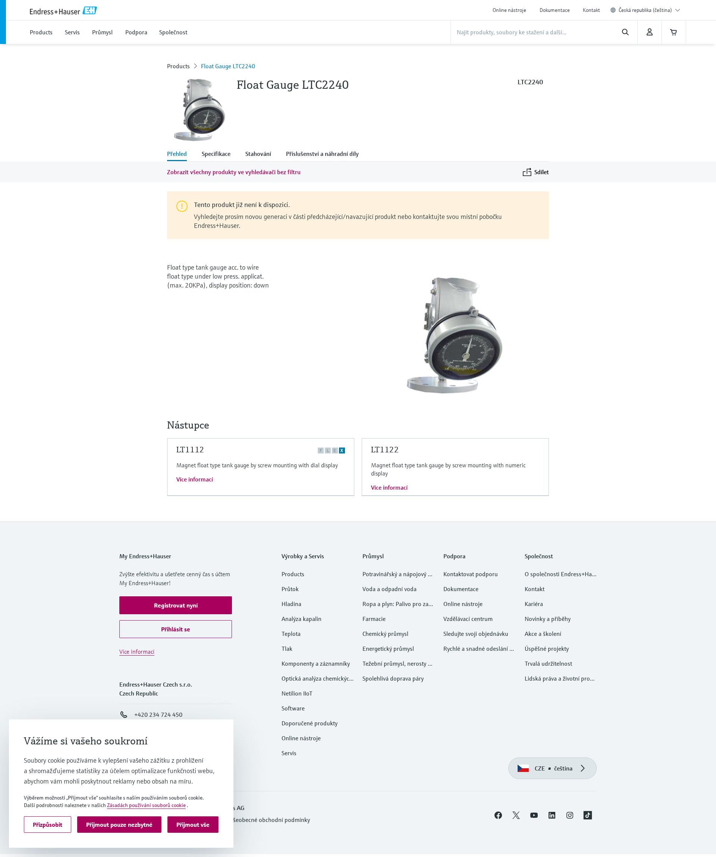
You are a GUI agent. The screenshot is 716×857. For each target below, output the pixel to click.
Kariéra (534, 604)
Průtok (290, 589)
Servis (289, 753)
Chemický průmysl (385, 633)
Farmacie (374, 618)
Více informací (194, 479)
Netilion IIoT (297, 693)
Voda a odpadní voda (389, 589)
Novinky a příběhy (548, 618)
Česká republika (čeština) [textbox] (645, 10)
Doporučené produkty (309, 723)
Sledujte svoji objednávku (475, 633)
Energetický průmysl (388, 648)
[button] (175, 605)
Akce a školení (543, 633)
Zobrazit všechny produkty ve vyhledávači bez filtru (234, 172)
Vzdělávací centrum (468, 618)
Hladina (291, 604)
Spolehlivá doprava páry (393, 678)
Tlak (287, 648)
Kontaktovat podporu (470, 574)
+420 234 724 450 (158, 714)
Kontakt (591, 10)
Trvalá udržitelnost (548, 663)
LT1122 (385, 450)
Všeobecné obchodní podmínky (270, 819)
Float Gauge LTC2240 (228, 66)
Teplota (291, 633)
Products (178, 66)
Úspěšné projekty (547, 648)
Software (293, 708)
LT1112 (190, 450)
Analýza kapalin (301, 618)
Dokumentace (555, 10)
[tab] (180, 154)
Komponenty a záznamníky (316, 663)
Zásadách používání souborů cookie (146, 805)
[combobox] (649, 10)
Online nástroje (509, 10)
